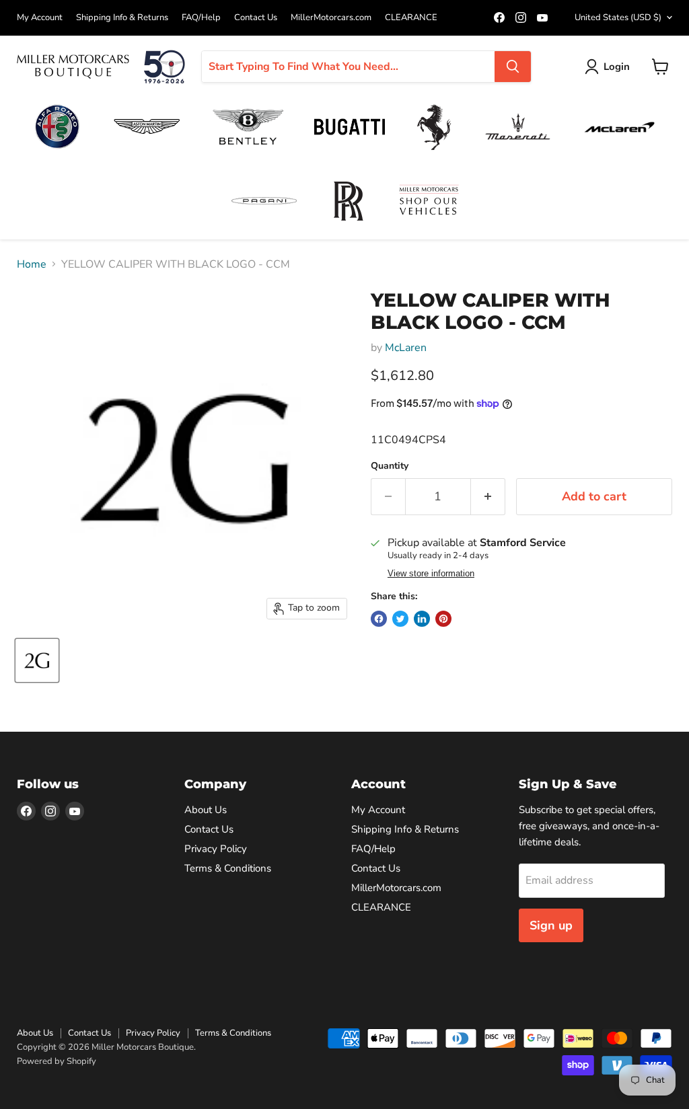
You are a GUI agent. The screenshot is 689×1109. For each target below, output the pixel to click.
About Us (205, 809)
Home (31, 264)
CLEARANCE (411, 18)
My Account (40, 18)
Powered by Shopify (56, 1061)
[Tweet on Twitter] (400, 619)
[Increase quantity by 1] (488, 496)
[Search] (513, 66)
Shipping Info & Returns (122, 18)
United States (618, 17)
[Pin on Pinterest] (443, 619)
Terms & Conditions (227, 868)
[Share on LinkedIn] (422, 619)
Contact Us (255, 18)
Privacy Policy (215, 848)
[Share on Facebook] (379, 619)
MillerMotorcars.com (331, 18)
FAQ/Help (201, 18)
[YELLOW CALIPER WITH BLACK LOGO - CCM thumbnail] (37, 660)
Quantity (389, 466)
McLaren (406, 347)
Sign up (551, 925)
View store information (431, 573)
